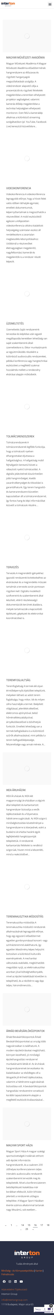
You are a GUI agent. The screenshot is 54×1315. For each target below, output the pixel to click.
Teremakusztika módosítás (24, 916)
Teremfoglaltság (18, 680)
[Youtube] (21, 1281)
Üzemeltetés (15, 323)
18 (48, 1225)
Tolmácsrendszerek (20, 436)
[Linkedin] (15, 1281)
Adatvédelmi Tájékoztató (14, 1289)
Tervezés (12, 567)
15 (29, 1225)
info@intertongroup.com (14, 1299)
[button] (50, 4)
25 (26, 1229)
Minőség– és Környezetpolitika (17, 1271)
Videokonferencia (18, 188)
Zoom (23, 36)
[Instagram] (10, 1281)
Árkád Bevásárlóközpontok (25, 1031)
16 (35, 1225)
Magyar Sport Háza (19, 1145)
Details (31, 36)
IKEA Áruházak (16, 790)
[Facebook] (4, 1281)
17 (41, 1225)
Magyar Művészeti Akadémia (25, 57)
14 (22, 1225)
